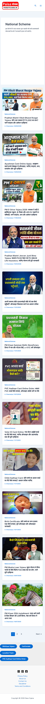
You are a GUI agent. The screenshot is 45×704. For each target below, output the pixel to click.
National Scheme (10, 114)
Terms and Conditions (22, 686)
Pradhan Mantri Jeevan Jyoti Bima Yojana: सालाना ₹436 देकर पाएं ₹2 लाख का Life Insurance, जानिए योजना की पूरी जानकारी (22, 258)
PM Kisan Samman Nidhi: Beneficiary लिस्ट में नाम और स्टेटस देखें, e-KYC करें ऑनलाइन (22, 346)
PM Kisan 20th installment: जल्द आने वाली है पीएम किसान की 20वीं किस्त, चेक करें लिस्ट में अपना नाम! (22, 615)
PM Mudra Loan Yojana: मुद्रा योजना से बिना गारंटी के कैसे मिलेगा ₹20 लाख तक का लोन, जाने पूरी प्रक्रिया (22, 569)
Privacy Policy (22, 676)
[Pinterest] (22, 671)
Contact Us (22, 681)
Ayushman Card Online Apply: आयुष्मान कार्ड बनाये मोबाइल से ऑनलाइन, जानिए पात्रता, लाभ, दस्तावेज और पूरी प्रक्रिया (22, 166)
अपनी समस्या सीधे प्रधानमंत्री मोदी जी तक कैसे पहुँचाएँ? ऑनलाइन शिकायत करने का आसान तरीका (21, 302)
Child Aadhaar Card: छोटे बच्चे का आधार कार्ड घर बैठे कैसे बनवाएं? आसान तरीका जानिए (22, 479)
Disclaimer (22, 684)
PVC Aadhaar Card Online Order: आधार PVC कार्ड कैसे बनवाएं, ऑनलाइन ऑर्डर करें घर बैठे (22, 389)
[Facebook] (26, 671)
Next (39, 634)
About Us (22, 679)
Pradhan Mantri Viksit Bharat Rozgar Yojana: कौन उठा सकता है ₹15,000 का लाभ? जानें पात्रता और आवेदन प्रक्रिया (21, 120)
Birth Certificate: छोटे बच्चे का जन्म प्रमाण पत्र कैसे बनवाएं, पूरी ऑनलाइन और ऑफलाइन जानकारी (21, 523)
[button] (35, 5)
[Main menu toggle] (41, 5)
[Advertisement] (22, 56)
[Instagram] (18, 671)
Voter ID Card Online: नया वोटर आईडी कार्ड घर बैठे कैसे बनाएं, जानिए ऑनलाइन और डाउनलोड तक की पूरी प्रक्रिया (22, 434)
